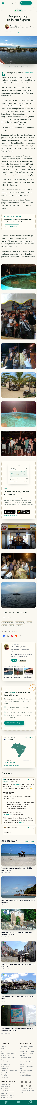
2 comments (13, 631)
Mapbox (23, 759)
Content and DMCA (8, 1095)
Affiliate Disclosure (7, 1091)
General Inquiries (6, 1097)
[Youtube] (22, 1086)
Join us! (21, 822)
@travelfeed (28, 73)
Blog (2, 1051)
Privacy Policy (5, 1086)
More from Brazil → (30, 841)
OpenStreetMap (28, 759)
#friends (19, 625)
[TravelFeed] (3, 3)
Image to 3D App (25, 1075)
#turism (29, 622)
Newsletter (5, 1055)
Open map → (29, 737)
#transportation (8, 622)
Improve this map (26, 760)
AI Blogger (4, 1068)
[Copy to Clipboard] (20, 636)
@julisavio (17, 784)
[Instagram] (26, 1086)
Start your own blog (11, 226)
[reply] (29, 779)
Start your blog (26, 3)
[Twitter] (8, 636)
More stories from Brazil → (12, 765)
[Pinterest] (12, 636)
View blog (23, 660)
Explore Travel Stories (8, 1053)
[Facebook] (4, 636)
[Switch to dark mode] (12, 3)
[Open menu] (30, 26)
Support (4, 1093)
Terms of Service (6, 1084)
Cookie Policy (5, 1089)
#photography (20, 622)
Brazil (19, 10)
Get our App (5, 1062)
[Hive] (22, 1082)
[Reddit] (16, 636)
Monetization (5, 1064)
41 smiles (5, 631)
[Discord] (30, 1086)
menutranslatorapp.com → (11, 515)
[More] (34, 3)
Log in (17, 3)
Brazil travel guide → (10, 762)
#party (12, 625)
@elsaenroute (7, 814)
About (3, 1047)
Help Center (5, 1066)
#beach (5, 625)
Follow (14, 660)
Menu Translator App (27, 1047)
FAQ (2, 1049)
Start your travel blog (13, 723)
